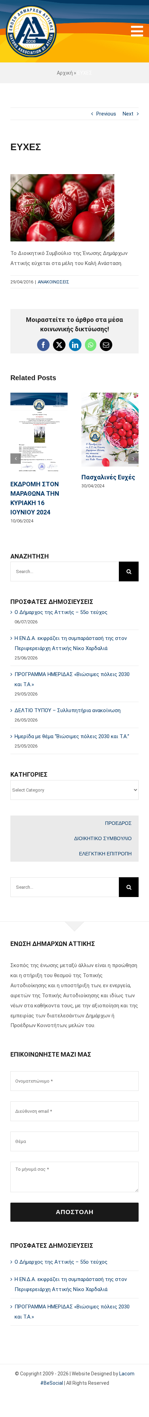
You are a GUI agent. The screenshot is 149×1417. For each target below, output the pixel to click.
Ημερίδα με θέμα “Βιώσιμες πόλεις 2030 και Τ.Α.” (72, 717)
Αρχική (65, 73)
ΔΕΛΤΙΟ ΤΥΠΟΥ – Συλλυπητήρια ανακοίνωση (68, 691)
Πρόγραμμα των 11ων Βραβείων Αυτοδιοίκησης (62, 454)
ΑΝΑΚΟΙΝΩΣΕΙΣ (53, 281)
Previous (106, 114)
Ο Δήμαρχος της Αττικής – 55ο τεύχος (61, 593)
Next (128, 114)
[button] (15, 449)
